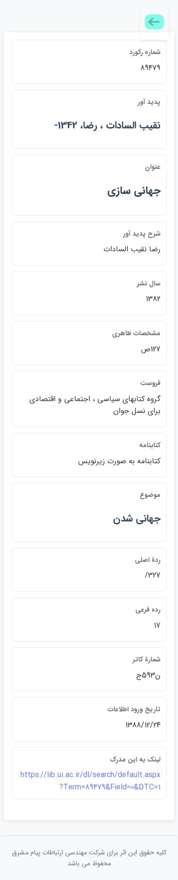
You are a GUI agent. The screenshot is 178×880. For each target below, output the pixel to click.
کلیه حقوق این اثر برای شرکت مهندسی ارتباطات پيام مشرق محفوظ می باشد (89, 857)
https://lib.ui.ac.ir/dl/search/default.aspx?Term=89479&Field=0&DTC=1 (90, 781)
